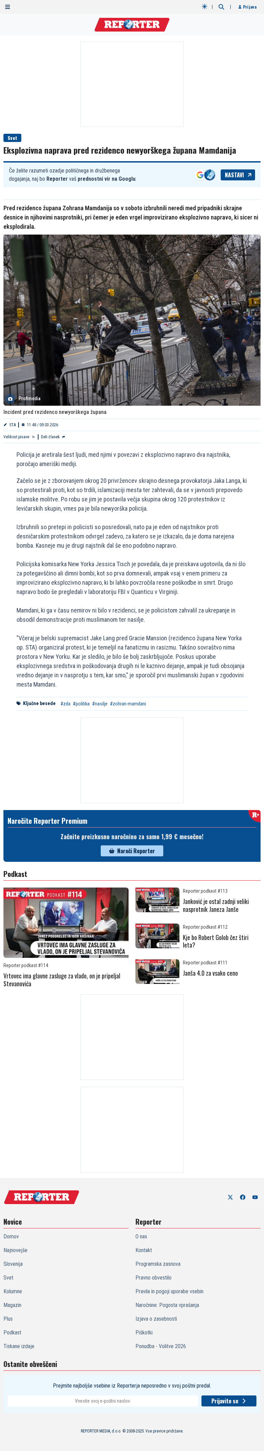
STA (12, 425)
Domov (11, 1236)
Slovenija (13, 1264)
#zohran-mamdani (128, 703)
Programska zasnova (157, 1264)
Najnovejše (15, 1250)
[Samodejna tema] (204, 6)
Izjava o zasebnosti (156, 1319)
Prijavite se (224, 1401)
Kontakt (143, 1250)
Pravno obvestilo (153, 1277)
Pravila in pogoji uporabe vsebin (169, 1291)
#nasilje (100, 703)
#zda (65, 703)
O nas (141, 1236)
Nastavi (234, 175)
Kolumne (12, 1291)
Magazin (12, 1305)
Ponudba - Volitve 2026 (160, 1346)
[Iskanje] (221, 6)
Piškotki (144, 1332)
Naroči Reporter (136, 851)
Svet (12, 137)
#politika (81, 703)
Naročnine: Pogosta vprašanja (167, 1305)
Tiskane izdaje (18, 1346)
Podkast (12, 1332)
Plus (8, 1319)
